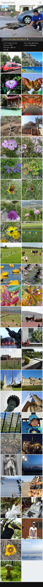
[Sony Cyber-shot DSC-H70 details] (27, 39)
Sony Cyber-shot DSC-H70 (17, 39)
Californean (32, 45)
